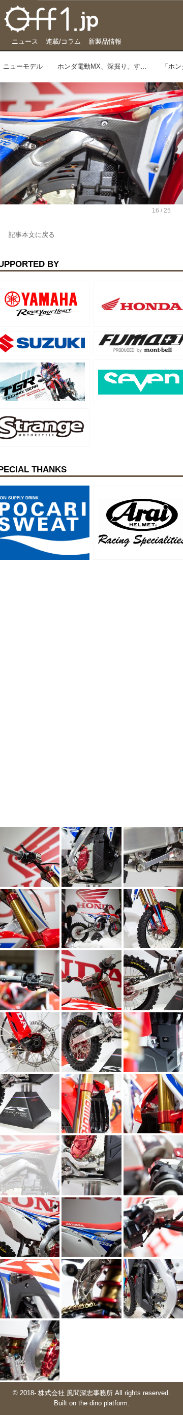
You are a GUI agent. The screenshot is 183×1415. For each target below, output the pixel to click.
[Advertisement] (76, 627)
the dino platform (103, 1403)
